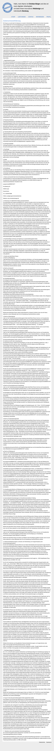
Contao (30, 17)
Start (13, 17)
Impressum (48, 742)
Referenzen (40, 17)
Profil (48, 17)
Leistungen (22, 17)
